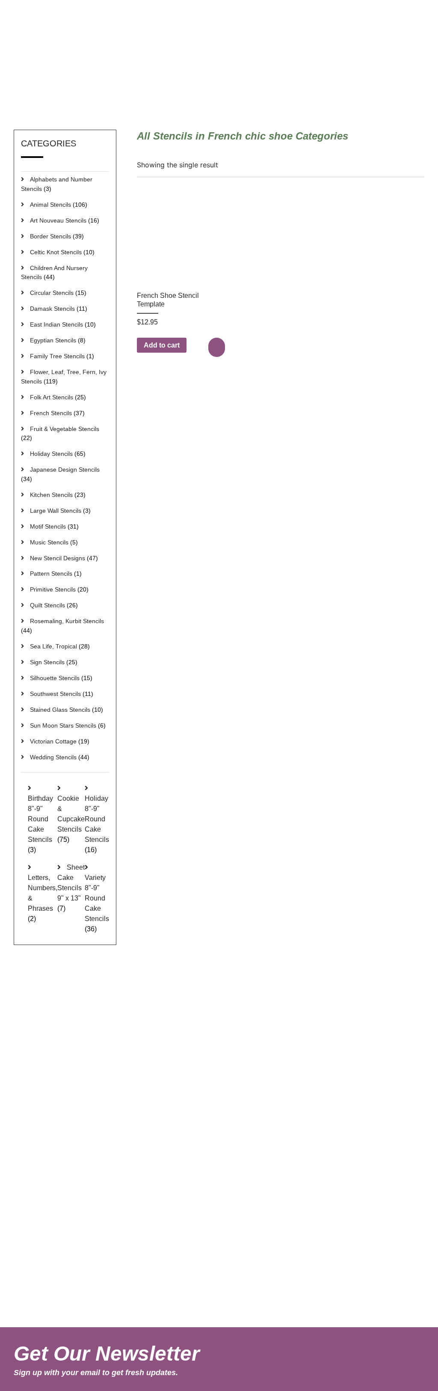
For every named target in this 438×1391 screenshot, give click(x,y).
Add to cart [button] (162, 345)
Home (303, 91)
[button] (217, 347)
